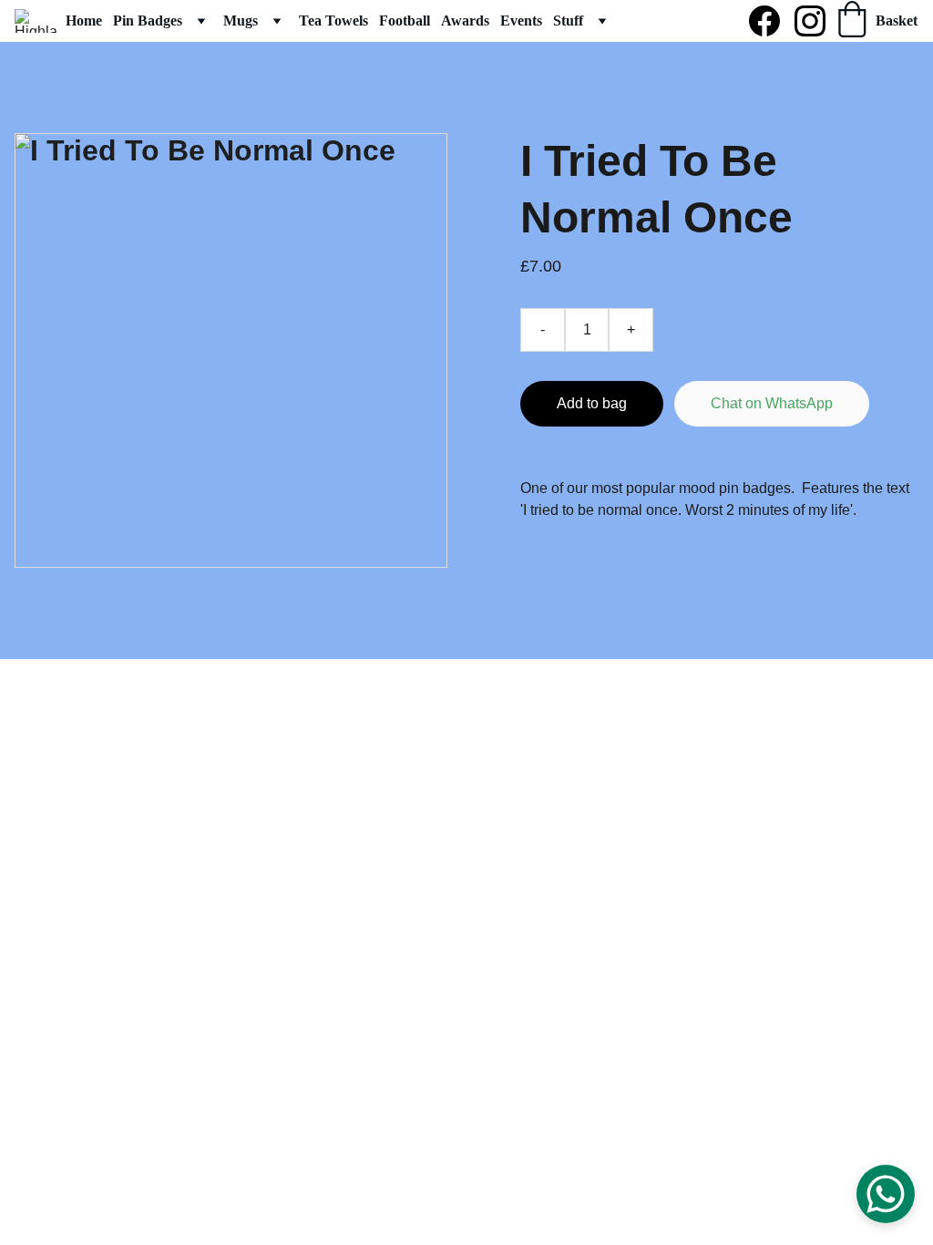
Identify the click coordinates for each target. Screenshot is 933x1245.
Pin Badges (147, 20)
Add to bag (592, 403)
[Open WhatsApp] (885, 1194)
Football (404, 20)
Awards (465, 20)
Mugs (240, 20)
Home (84, 20)
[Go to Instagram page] (810, 20)
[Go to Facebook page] (772, 20)
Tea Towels (333, 20)
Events (521, 20)
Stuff (568, 20)
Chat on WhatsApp (772, 403)
